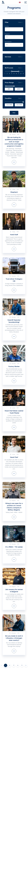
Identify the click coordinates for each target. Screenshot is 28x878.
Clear (19, 22)
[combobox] (14, 29)
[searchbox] (7, 29)
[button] (21, 2)
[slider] (11, 71)
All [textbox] (6, 37)
